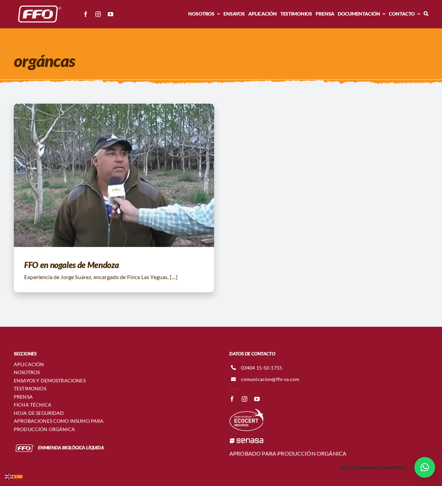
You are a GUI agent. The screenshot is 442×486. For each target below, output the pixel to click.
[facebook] (85, 14)
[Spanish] (18, 476)
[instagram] (98, 14)
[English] (9, 476)
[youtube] (110, 14)
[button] (426, 13)
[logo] (38, 6)
